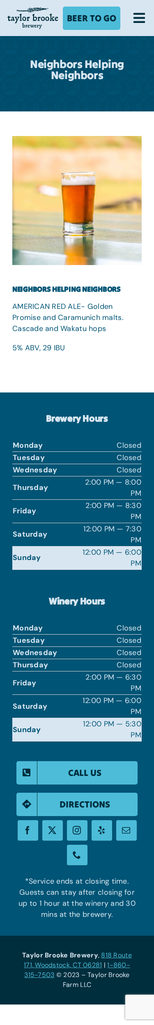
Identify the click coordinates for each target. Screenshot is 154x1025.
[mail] (126, 830)
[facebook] (28, 830)
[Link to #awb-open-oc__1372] (139, 18)
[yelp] (102, 830)
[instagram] (77, 830)
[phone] (77, 855)
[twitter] (52, 830)
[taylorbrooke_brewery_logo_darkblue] (32, 11)
